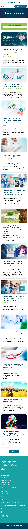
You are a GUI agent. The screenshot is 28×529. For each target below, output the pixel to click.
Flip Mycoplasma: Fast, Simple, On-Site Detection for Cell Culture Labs (13, 365)
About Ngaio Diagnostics (7, 489)
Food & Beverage (5, 479)
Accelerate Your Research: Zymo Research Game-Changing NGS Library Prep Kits (14, 433)
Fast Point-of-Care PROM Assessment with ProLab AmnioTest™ (11, 156)
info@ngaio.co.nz (7, 470)
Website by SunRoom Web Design (14, 526)
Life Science (6, 335)
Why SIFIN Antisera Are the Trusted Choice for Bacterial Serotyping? (12, 263)
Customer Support (6, 496)
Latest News (4, 491)
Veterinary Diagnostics (7, 482)
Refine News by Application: (13, 25)
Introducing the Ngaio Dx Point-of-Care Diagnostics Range (12, 120)
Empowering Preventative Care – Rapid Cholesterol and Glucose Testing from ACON (14, 192)
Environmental (5, 484)
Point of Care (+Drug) (7, 480)
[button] (3, 6)
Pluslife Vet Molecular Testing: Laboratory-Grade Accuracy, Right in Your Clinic (13, 298)
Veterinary (6, 233)
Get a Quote (4, 493)
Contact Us (4, 495)
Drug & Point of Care (9, 160)
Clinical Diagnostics (8, 56)
